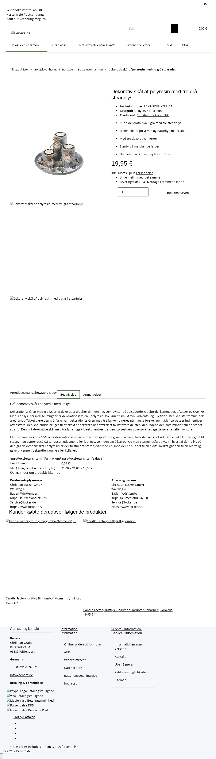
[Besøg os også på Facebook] (22, 724)
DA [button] (205, 4)
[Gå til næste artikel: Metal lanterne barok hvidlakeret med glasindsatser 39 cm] (186, 70)
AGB (67, 652)
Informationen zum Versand (128, 646)
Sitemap (120, 680)
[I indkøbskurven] (13, 86)
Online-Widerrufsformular (82, 644)
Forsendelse (144, 173)
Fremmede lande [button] (172, 182)
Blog (185, 45)
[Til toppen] (1, 756)
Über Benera (124, 664)
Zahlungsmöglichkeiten (131, 672)
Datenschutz (73, 668)
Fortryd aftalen (24, 717)
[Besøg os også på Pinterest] (22, 734)
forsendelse (70, 747)
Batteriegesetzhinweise (80, 676)
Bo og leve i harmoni (148, 111)
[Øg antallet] (151, 191)
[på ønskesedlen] (13, 102)
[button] (184, 28)
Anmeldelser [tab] (92, 394)
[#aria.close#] (13, 93)
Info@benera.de (21, 675)
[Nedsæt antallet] (114, 191)
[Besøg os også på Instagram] (22, 738)
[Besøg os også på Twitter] (22, 729)
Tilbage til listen (19, 69)
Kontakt (120, 657)
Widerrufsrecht (75, 660)
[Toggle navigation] (11, 24)
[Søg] (174, 28)
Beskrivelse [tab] (68, 394)
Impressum (72, 683)
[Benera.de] (20, 33)
